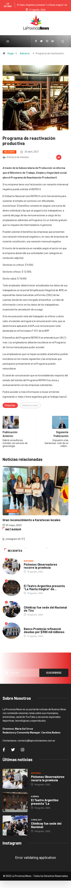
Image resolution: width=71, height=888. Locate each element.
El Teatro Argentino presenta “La (44, 801)
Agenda (28, 582)
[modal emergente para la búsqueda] (62, 41)
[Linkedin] (53, 41)
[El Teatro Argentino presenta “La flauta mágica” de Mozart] (15, 802)
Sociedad (29, 625)
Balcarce (24, 53)
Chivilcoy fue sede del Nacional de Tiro (45, 608)
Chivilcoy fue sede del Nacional (46, 825)
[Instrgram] (47, 41)
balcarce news (30, 405)
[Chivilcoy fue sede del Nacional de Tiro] (15, 825)
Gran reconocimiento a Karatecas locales (31, 520)
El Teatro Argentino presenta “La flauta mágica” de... (44, 587)
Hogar (10, 53)
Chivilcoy (29, 604)
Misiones (29, 561)
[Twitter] (41, 41)
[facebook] (36, 41)
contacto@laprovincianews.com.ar (36, 740)
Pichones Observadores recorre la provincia (40, 566)
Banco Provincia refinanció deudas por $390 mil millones (44, 630)
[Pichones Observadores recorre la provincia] (15, 779)
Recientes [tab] (15, 550)
